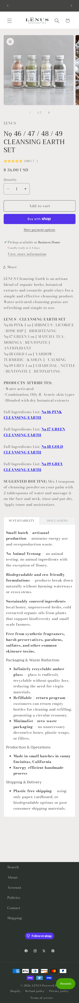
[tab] (22, 520)
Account (14, 887)
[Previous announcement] (8, 6)
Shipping (14, 918)
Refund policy (35, 991)
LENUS (37, 986)
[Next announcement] (71, 6)
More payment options (39, 230)
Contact (13, 907)
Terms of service (41, 998)
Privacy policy (59, 991)
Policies (13, 897)
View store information (27, 253)
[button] (9, 20)
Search (13, 867)
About (12, 877)
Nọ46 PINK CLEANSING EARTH (33, 415)
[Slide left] (30, 113)
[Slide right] (49, 113)
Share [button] (12, 266)
